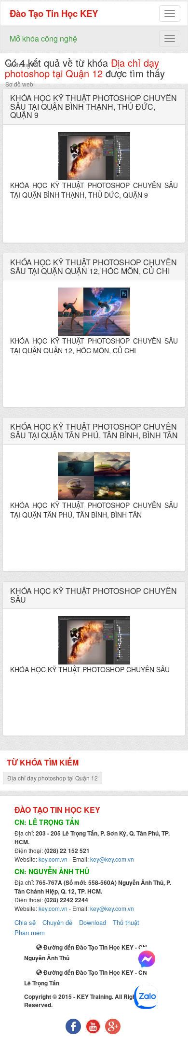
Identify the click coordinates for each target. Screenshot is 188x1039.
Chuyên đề (57, 922)
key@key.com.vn (112, 859)
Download (92, 922)
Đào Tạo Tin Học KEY (54, 13)
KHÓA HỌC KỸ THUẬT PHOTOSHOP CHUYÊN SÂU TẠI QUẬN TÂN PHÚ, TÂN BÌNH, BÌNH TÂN (94, 431)
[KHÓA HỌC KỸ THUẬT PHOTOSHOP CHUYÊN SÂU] (94, 640)
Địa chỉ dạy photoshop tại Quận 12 (52, 778)
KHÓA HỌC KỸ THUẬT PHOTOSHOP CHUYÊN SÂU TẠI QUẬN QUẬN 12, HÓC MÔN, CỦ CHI (93, 266)
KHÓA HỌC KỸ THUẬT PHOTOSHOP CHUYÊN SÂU (93, 595)
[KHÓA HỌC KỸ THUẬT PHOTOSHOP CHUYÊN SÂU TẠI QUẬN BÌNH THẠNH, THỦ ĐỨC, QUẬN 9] (94, 156)
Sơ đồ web (19, 84)
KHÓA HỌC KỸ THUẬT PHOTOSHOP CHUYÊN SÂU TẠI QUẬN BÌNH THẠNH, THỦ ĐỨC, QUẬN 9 (93, 106)
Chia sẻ (25, 922)
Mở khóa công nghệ (43, 38)
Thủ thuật (126, 922)
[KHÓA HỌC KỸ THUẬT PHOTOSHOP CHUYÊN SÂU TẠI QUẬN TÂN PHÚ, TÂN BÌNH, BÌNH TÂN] (94, 476)
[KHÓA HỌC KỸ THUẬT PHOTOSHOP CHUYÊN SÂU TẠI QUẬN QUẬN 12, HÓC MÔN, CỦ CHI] (94, 312)
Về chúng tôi (21, 64)
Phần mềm (29, 932)
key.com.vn (53, 859)
